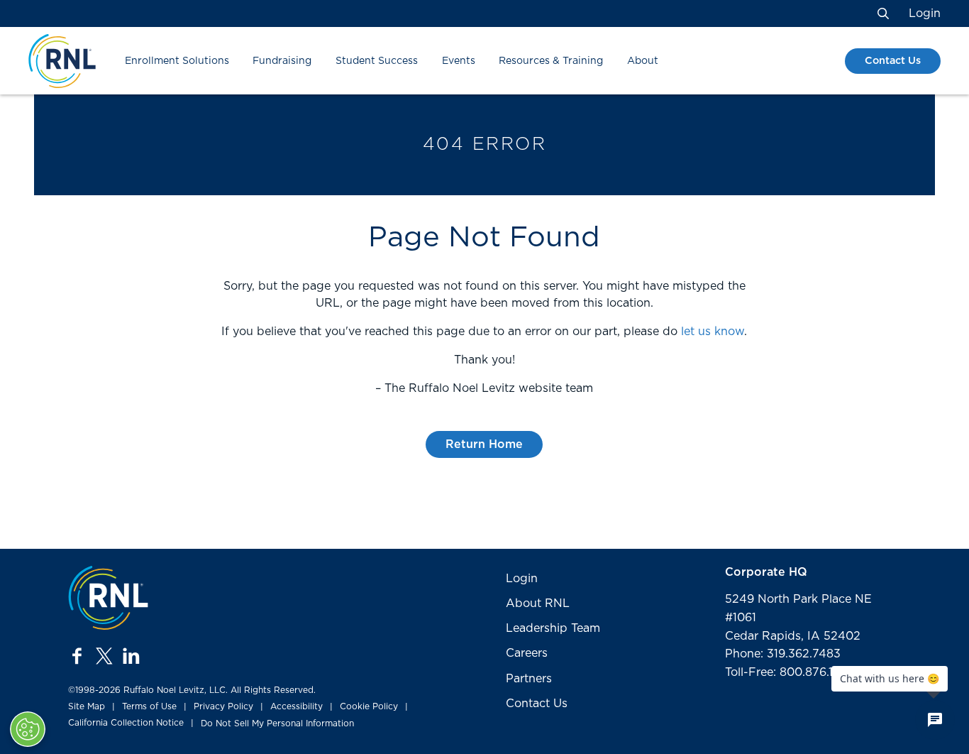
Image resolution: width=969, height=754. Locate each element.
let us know (712, 331)
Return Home (484, 444)
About (642, 61)
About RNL (538, 603)
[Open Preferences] (27, 729)
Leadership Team (553, 628)
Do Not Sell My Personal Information (277, 723)
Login (925, 13)
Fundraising (282, 61)
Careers (527, 653)
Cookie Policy (369, 706)
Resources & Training (551, 61)
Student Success (377, 61)
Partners (529, 678)
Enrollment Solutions (177, 61)
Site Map (86, 706)
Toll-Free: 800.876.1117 (786, 672)
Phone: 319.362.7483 (783, 654)
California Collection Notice (126, 723)
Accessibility (296, 706)
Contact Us (893, 60)
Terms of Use (149, 706)
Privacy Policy (223, 706)
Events (458, 61)
